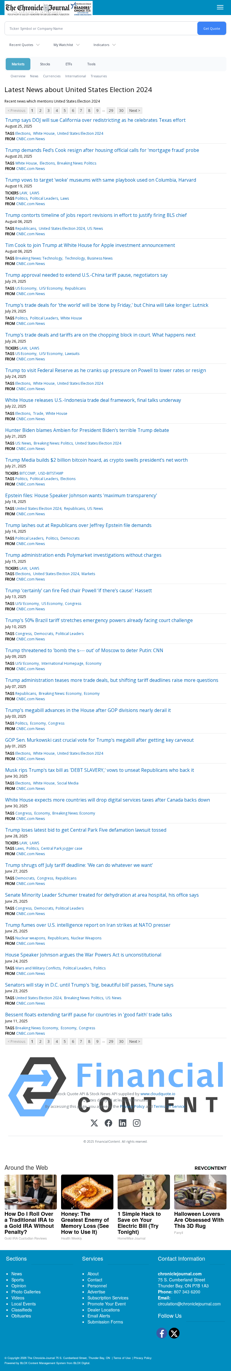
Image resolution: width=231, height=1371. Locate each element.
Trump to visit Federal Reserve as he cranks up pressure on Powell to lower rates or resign (105, 370)
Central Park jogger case (61, 848)
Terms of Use (122, 1358)
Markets (18, 64)
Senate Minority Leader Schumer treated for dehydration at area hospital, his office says (102, 895)
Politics (21, 198)
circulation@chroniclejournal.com (189, 1304)
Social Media (68, 783)
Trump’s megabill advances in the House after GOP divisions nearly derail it (88, 710)
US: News (95, 228)
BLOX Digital (81, 1363)
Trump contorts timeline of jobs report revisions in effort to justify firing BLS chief (96, 215)
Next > (134, 110)
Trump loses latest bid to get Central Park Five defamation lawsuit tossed (85, 830)
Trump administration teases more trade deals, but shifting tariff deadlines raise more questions (111, 680)
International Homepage (62, 663)
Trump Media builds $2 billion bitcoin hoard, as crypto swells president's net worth (96, 460)
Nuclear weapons (30, 938)
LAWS (34, 193)
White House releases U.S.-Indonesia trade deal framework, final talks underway (93, 400)
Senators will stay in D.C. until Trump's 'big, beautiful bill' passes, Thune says (89, 984)
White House (44, 133)
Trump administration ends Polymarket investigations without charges (83, 555)
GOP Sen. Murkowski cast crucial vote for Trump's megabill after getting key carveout (99, 740)
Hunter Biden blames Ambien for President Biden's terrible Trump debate (87, 430)
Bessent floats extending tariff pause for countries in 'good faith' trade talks (88, 1014)
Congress (73, 603)
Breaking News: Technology (38, 258)
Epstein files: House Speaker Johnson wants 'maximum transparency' (81, 495)
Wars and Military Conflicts (37, 968)
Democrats (69, 538)
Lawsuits (72, 353)
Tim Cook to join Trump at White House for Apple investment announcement (90, 245)
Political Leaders (44, 198)
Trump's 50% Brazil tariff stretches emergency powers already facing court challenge (99, 620)
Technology (75, 258)
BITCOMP (27, 473)
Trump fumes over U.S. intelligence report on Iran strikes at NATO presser (88, 925)
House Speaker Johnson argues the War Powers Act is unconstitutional (83, 954)
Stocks (45, 64)
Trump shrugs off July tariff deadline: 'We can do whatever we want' (79, 865)
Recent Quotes (21, 44)
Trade (38, 413)
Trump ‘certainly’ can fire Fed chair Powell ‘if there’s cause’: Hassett (78, 590)
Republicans (25, 228)
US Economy (25, 288)
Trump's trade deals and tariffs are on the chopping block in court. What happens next (100, 334)
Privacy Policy (132, 1106)
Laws (64, 198)
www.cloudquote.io (157, 1093)
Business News (99, 258)
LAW (23, 193)
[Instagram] (137, 1123)
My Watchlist (63, 44)
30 (121, 110)
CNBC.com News (30, 138)
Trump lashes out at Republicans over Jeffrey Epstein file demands (78, 525)
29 (111, 110)
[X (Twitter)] (94, 1123)
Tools (91, 64)
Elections (22, 133)
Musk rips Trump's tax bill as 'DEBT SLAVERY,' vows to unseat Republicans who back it (99, 770)
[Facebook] (108, 1123)
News (34, 76)
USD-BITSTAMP (50, 473)
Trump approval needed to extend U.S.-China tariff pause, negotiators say (86, 275)
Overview (18, 76)
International (75, 76)
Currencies (51, 76)
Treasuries (99, 76)
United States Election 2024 (80, 133)
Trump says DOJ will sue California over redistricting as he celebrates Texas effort (95, 120)
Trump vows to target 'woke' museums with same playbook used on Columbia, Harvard (100, 180)
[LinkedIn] (122, 1123)
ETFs (69, 64)
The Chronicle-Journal (41, 1358)
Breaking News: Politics (76, 163)
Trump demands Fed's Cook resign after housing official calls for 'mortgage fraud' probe (102, 150)
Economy (93, 663)
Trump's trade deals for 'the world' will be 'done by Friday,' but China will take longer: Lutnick (106, 305)
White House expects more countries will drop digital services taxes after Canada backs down (107, 799)
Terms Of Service (169, 1106)
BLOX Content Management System (43, 1363)
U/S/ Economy (51, 288)
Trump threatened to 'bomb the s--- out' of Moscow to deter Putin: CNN (84, 650)
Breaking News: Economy (60, 693)
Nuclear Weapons (86, 938)
